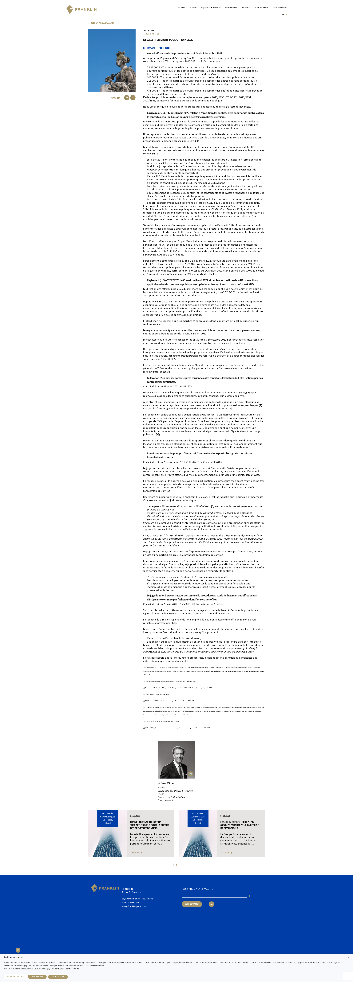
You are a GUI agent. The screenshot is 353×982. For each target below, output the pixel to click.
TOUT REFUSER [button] (37, 977)
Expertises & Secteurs (211, 8)
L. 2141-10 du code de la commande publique (159, 707)
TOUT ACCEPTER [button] (58, 977)
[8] (186, 661)
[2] (230, 408)
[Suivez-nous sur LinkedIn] (18, 950)
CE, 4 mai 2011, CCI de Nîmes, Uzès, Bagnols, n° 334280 (195, 688)
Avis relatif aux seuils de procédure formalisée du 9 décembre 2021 (184, 53)
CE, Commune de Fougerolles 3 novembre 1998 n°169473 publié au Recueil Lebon (170, 681)
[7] (231, 613)
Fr (284, 15)
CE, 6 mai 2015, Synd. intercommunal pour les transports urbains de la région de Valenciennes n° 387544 (177, 728)
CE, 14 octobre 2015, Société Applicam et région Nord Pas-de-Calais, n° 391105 (169, 701)
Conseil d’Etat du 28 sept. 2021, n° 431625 (167, 386)
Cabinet (181, 8)
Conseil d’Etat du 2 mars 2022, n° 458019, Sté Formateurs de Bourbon (183, 604)
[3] (157, 434)
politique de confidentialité (67, 969)
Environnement (165, 800)
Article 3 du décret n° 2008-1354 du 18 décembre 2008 (162, 667)
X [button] (348, 957)
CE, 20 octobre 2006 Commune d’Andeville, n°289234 (162, 721)
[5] (197, 497)
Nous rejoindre (261, 8)
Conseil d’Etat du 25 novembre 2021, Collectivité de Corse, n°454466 (182, 462)
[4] (223, 468)
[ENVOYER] (250, 896)
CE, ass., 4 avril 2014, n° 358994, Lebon (157, 694)
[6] (212, 506)
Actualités (246, 8)
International (231, 8)
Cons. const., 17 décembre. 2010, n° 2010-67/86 (160, 688)
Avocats (193, 8)
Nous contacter (280, 8)
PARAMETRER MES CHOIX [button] (15, 977)
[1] (254, 264)
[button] (126, 97)
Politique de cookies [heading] (13, 957)
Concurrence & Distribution (171, 797)
